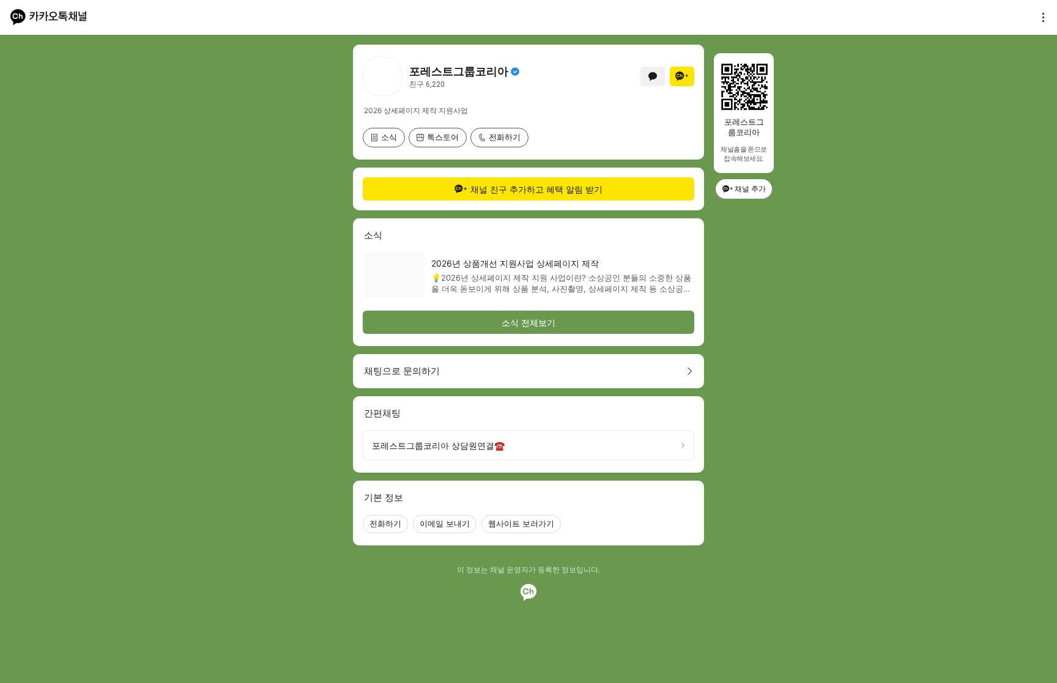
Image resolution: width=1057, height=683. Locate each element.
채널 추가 (750, 188)
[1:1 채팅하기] (652, 76)
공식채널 (515, 71)
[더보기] (1040, 17)
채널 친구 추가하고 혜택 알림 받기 (536, 189)
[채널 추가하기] (682, 76)
